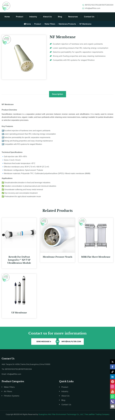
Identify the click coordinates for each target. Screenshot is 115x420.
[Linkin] (112, 376)
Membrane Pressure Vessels (57, 257)
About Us (47, 16)
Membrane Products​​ (67, 24)
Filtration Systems (11, 396)
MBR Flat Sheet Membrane (95, 257)
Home (7, 16)
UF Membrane (19, 312)
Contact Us (89, 16)
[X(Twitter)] (112, 361)
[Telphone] (112, 401)
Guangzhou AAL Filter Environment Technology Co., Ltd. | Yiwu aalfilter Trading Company (74, 414)
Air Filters (8, 391)
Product (19, 16)
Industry (33, 16)
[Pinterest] (112, 381)
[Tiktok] (112, 371)
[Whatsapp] (112, 396)
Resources (73, 16)
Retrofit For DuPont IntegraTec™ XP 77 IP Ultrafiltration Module (19, 260)
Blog (60, 16)
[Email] (112, 406)
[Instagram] (112, 386)
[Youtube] (112, 391)
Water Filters (49, 24)
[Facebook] (112, 366)
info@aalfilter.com (71, 341)
